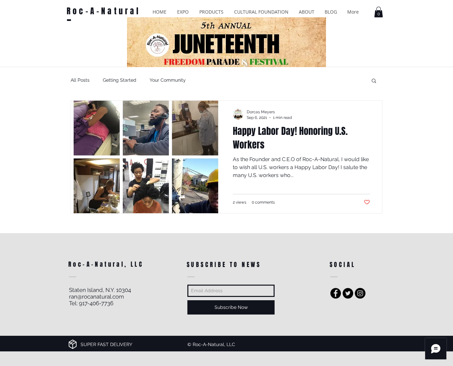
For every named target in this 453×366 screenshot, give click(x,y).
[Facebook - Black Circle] (335, 293)
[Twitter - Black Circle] (348, 293)
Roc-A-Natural (104, 11)
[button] (183, 12)
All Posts (80, 80)
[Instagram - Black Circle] (360, 293)
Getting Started (119, 80)
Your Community (168, 80)
